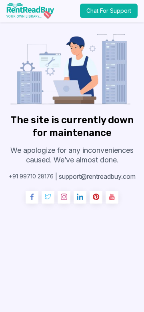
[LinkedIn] (80, 197)
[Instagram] (64, 197)
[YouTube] (112, 197)
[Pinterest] (96, 197)
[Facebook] (32, 197)
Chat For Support (108, 10)
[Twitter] (48, 197)
